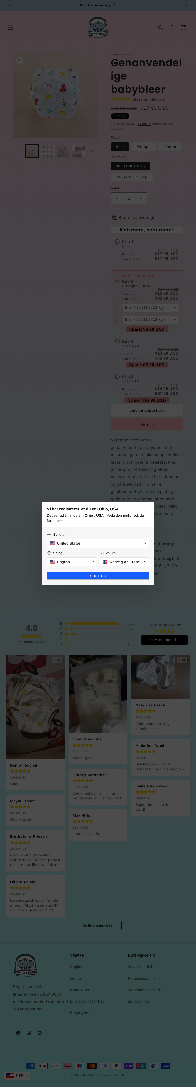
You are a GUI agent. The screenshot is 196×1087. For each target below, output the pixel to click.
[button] (98, 543)
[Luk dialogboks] (150, 506)
